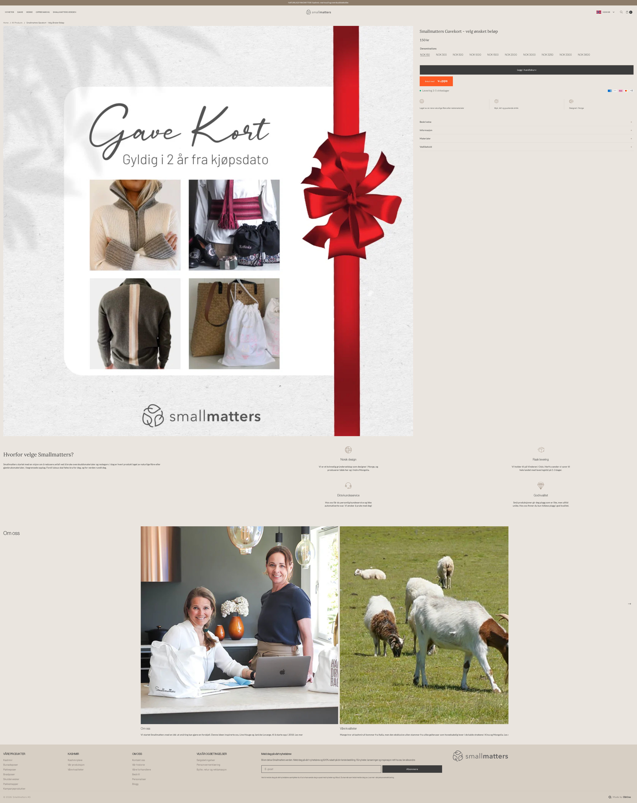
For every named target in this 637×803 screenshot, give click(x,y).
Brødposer (9, 774)
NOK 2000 (511, 55)
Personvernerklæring (208, 765)
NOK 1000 (475, 55)
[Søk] (621, 12)
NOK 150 (425, 55)
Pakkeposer (9, 770)
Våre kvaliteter (76, 770)
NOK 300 (441, 55)
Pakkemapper (10, 784)
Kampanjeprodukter (14, 789)
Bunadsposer (10, 765)
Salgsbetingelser (206, 760)
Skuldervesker (11, 779)
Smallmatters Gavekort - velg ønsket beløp (45, 22)
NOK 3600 (584, 55)
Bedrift (136, 774)
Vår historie (138, 765)
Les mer (280, 734)
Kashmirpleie (75, 760)
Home (6, 22)
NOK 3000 (529, 55)
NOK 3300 (566, 55)
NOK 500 (458, 55)
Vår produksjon (76, 765)
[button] (9, 12)
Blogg (135, 784)
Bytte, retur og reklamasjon (212, 770)
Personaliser (139, 779)
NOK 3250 (547, 55)
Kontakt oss (138, 760)
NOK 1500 (493, 55)
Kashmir (8, 760)
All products (17, 22)
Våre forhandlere (141, 770)
